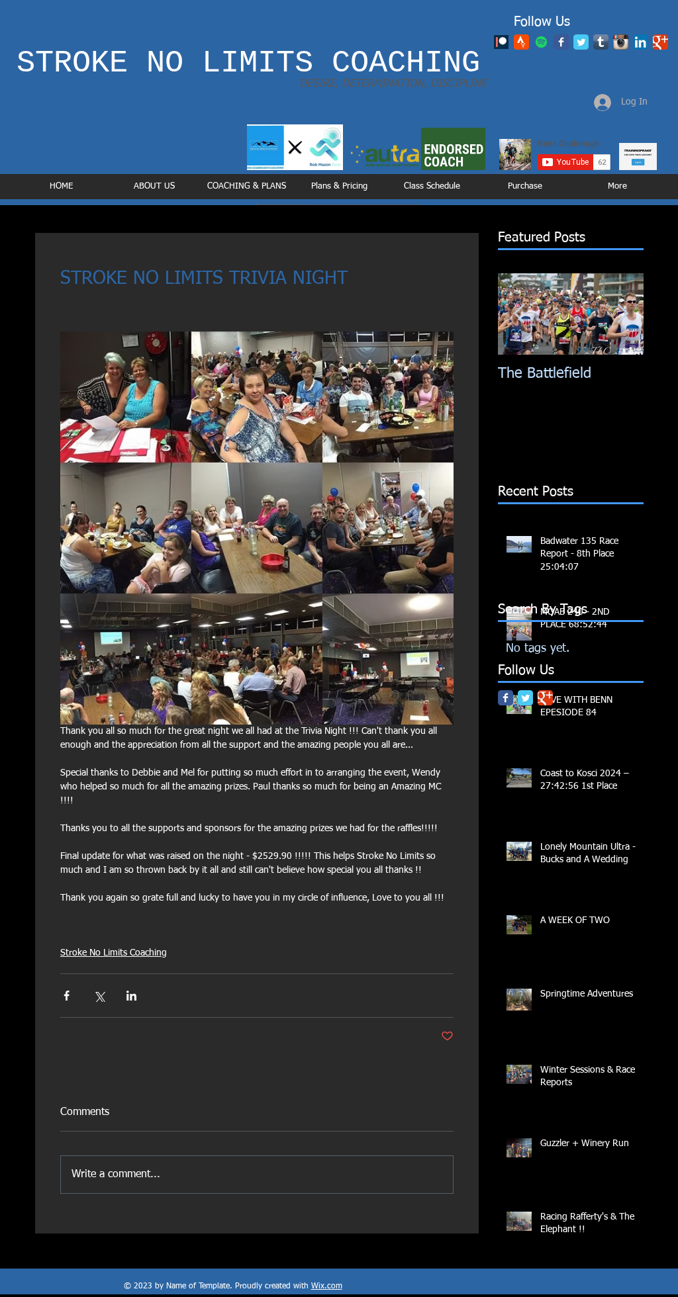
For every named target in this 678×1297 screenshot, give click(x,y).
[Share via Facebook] (66, 995)
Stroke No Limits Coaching (113, 953)
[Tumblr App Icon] (600, 42)
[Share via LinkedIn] (131, 995)
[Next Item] (622, 314)
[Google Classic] (660, 42)
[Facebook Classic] (561, 42)
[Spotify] (541, 42)
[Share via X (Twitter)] (99, 995)
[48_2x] (521, 42)
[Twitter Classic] (581, 42)
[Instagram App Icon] (620, 42)
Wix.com (326, 1286)
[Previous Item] (519, 314)
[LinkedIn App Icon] (640, 42)
